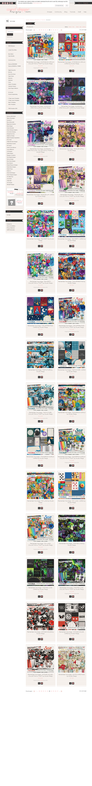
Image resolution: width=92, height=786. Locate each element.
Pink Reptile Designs (11, 157)
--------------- (10, 48)
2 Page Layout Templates (13, 100)
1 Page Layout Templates (13, 98)
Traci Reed (9, 178)
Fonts (9, 82)
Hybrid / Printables (12, 84)
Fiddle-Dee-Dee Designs (12, 141)
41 (45, 30)
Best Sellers (10, 54)
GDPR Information (11, 229)
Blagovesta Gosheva (11, 124)
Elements (10, 78)
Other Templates (11, 104)
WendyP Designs (10, 184)
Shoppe (49, 12)
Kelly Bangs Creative (11, 143)
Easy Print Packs (11, 74)
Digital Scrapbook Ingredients (13, 137)
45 (53, 30)
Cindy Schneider (10, 128)
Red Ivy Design (10, 159)
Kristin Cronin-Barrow (11, 147)
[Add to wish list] (42, 71)
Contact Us (9, 224)
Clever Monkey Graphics (12, 129)
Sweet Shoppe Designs (12, 174)
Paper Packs (11, 76)
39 (41, 30)
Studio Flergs (10, 168)
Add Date (84, 26)
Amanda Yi (9, 120)
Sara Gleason (10, 163)
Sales (80, 26)
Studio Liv (9, 170)
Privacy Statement (11, 227)
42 (47, 30)
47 (57, 30)
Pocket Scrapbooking (12, 94)
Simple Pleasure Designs (12, 165)
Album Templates (12, 102)
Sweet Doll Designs (11, 172)
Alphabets (10, 80)
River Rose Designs (11, 161)
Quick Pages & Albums (13, 88)
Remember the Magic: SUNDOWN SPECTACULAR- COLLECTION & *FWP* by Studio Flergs (40, 150)
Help (85, 12)
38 (39, 30)
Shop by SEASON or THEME (37, 19)
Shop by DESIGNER (12, 64)
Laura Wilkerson (10, 149)
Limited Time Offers (12, 50)
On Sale (8, 214)
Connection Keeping (11, 131)
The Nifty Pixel (10, 176)
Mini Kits (10, 72)
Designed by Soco (11, 133)
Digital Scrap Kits (12, 70)
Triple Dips (9, 180)
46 (55, 30)
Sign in (80, 3)
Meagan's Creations (11, 155)
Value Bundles (11, 56)
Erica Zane (9, 139)
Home (27, 19)
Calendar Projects (12, 86)
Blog (65, 12)
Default (77, 26)
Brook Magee (10, 126)
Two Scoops (9, 182)
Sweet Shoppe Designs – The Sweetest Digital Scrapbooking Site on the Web (20, 10)
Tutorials (72, 12)
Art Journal (10, 92)
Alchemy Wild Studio (11, 116)
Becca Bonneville (10, 122)
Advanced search (9, 36)
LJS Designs (9, 151)
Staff (79, 12)
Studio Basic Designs (11, 166)
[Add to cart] (39, 71)
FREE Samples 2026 (12, 108)
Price (73, 26)
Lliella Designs (10, 153)
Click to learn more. (37, 3)
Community (58, 12)
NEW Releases (11, 45)
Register (85, 3)
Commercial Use (11, 60)
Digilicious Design (10, 135)
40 (43, 30)
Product (70, 26)
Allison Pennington (11, 118)
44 (51, 30)
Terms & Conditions (11, 225)
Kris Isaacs (9, 145)
